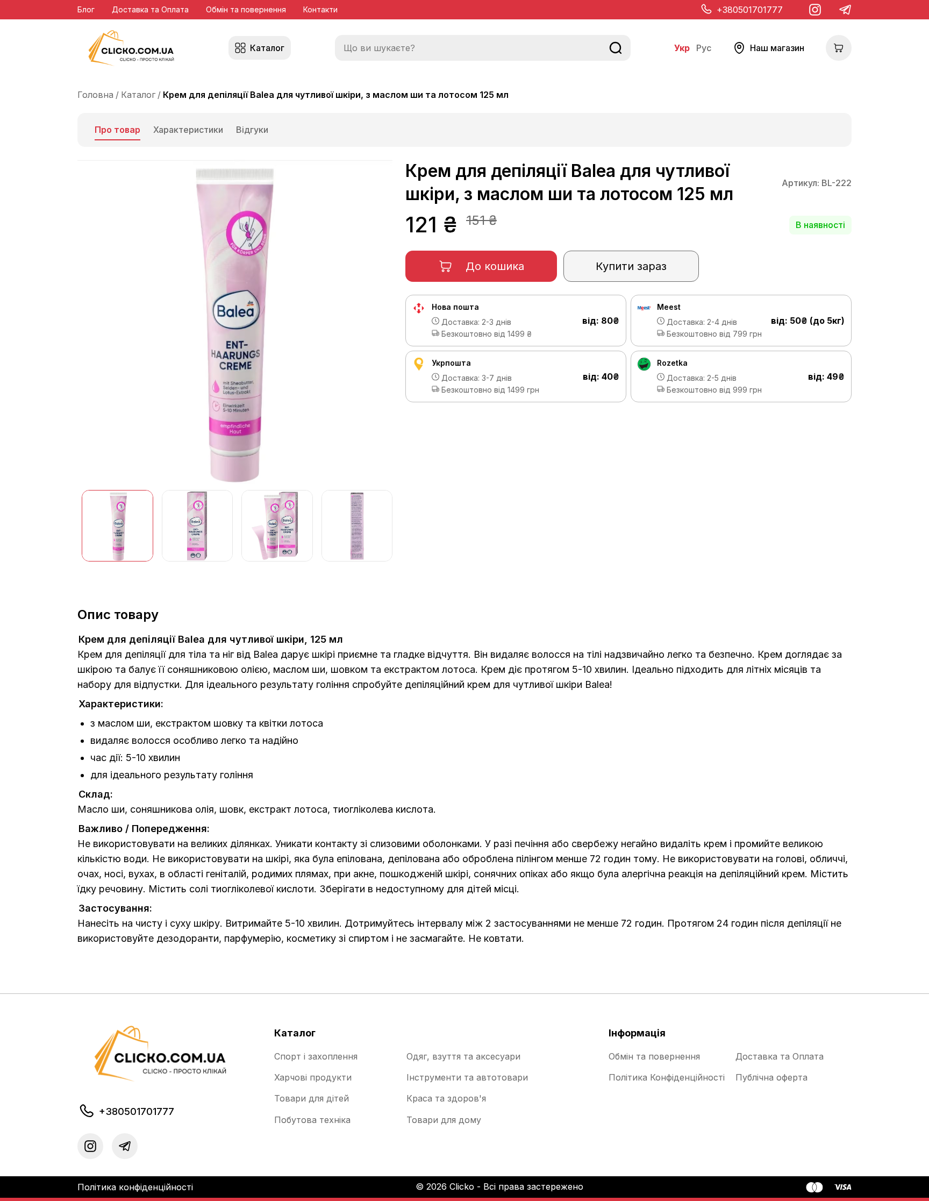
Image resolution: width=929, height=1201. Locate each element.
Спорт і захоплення (316, 1056)
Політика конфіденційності (135, 1187)
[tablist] (464, 130)
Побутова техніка (312, 1120)
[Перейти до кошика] (839, 48)
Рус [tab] (703, 48)
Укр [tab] (682, 48)
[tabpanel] (464, 555)
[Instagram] (815, 9)
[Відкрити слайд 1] (117, 526)
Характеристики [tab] (188, 129)
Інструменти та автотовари (467, 1077)
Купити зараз (631, 266)
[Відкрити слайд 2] (197, 526)
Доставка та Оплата (150, 9)
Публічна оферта (771, 1077)
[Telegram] (845, 9)
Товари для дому (443, 1120)
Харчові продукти (313, 1077)
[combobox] (483, 48)
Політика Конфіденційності (667, 1077)
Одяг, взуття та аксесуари (463, 1056)
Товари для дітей (311, 1098)
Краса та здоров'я (446, 1098)
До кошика (495, 266)
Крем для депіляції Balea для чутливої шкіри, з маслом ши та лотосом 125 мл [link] (336, 94)
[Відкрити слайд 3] (277, 526)
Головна (95, 94)
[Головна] (131, 48)
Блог (86, 9)
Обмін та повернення (246, 9)
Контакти (320, 9)
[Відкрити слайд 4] (357, 526)
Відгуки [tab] (252, 129)
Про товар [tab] (117, 129)
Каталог (138, 94)
